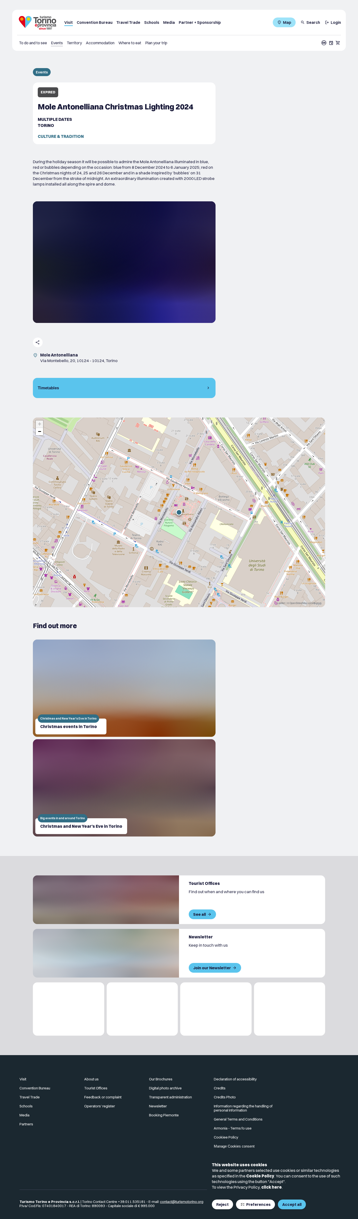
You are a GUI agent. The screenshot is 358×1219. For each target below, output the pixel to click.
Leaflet (281, 603)
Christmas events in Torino (68, 726)
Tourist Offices (95, 1088)
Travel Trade (128, 22)
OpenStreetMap (299, 603)
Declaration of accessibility (235, 1079)
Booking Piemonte (164, 1115)
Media (169, 22)
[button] (179, 512)
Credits (220, 1088)
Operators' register (99, 1106)
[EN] (324, 43)
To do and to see (33, 42)
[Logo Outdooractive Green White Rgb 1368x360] (289, 1009)
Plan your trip (156, 42)
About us (91, 1079)
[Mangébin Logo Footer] (142, 1009)
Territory (74, 42)
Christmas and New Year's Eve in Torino (81, 826)
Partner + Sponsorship (200, 22)
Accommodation (100, 42)
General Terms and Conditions (238, 1119)
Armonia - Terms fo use (233, 1128)
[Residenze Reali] (216, 1009)
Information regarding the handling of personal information (243, 1108)
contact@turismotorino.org (181, 1201)
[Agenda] (331, 43)
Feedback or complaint (103, 1097)
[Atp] (68, 1009)
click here (271, 1187)
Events (57, 42)
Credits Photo (225, 1097)
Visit (68, 22)
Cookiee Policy (226, 1137)
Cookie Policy (260, 1175)
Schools (151, 22)
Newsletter (158, 1106)
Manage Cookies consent (234, 1146)
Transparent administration (170, 1097)
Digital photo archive (165, 1088)
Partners (26, 1124)
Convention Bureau (95, 22)
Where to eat (129, 42)
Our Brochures (160, 1079)
